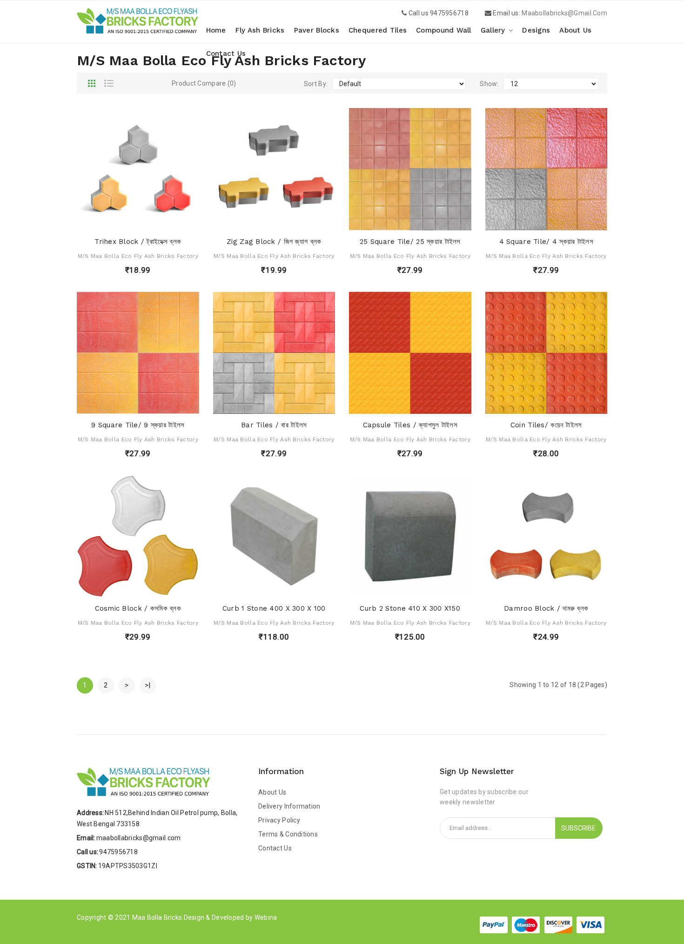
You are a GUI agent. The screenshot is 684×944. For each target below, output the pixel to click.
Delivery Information (289, 806)
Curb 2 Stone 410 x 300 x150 (410, 608)
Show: (489, 84)
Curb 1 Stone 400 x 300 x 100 (274, 608)
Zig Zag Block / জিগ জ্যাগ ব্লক (274, 241)
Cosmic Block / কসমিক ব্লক (138, 608)
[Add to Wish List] (146, 221)
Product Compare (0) (204, 83)
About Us (272, 792)
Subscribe (578, 828)
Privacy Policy (279, 820)
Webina (266, 917)
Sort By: (316, 84)
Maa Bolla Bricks (157, 917)
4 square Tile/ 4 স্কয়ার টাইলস (546, 241)
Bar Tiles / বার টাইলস (274, 425)
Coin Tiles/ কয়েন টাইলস (546, 425)
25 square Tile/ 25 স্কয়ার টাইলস (410, 241)
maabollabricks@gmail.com (564, 13)
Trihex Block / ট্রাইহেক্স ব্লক (137, 241)
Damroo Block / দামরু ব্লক (546, 608)
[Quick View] (129, 221)
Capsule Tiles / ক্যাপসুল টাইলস (410, 425)
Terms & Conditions (288, 834)
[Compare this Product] (163, 221)
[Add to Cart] (112, 221)
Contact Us (275, 848)
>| (148, 685)
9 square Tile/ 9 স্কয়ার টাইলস (137, 425)
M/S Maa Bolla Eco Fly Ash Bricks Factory (138, 256)
